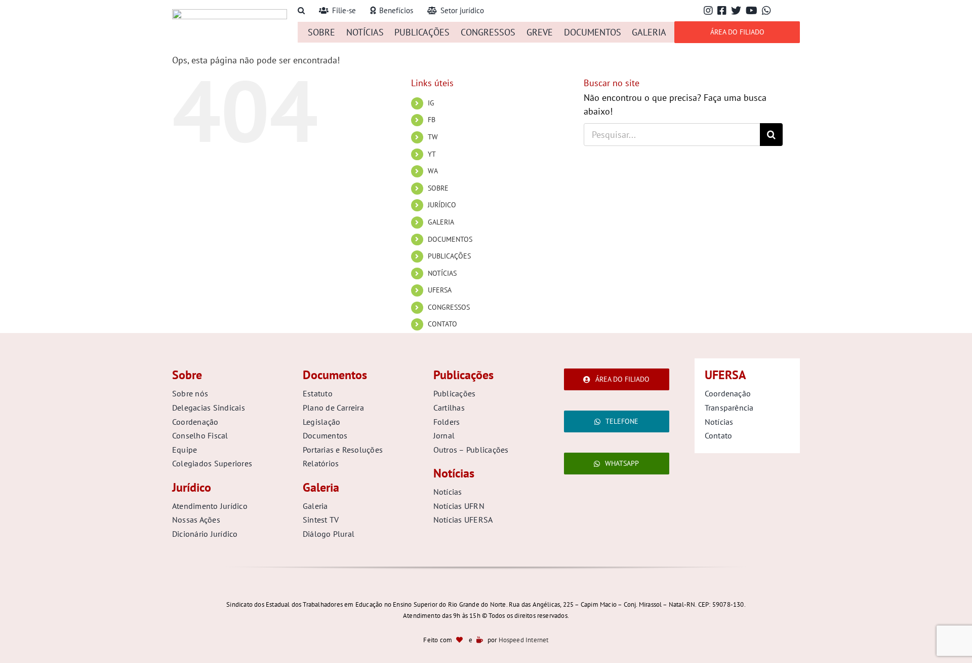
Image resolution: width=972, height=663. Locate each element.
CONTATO (442, 323)
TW (433, 136)
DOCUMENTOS (450, 239)
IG (431, 102)
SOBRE (438, 188)
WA (433, 170)
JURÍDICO (442, 204)
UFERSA (440, 289)
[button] (301, 11)
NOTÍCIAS (442, 273)
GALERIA (441, 222)
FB (431, 119)
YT (432, 154)
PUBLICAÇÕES (449, 256)
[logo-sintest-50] (229, 13)
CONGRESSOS (449, 307)
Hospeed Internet (524, 640)
